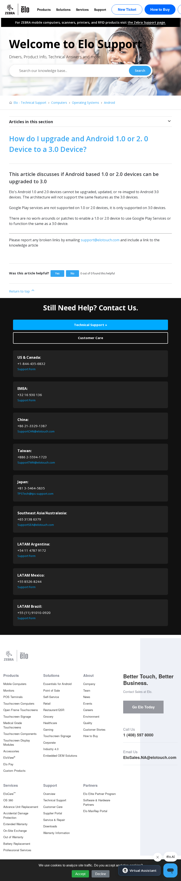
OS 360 (8, 800)
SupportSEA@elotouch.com (35, 525)
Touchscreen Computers (18, 703)
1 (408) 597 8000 (138, 735)
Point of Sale (51, 690)
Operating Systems (85, 102)
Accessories (11, 751)
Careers (88, 710)
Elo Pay (8, 764)
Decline (100, 874)
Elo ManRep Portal (95, 811)
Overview (49, 794)
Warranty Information (56, 833)
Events (87, 703)
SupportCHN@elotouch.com (36, 431)
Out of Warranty (13, 837)
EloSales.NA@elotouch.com (149, 757)
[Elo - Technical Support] (19, 9)
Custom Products (14, 770)
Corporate (49, 742)
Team (86, 690)
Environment (91, 716)
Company (89, 684)
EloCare (9, 793)
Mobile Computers (14, 684)
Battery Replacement (16, 843)
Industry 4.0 (50, 749)
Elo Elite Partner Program (99, 794)
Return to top (20, 291)
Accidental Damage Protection (15, 815)
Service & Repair (54, 820)
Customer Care (90, 338)
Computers (59, 102)
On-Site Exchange (15, 830)
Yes (57, 273)
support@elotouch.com (100, 240)
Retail (47, 703)
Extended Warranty (15, 824)
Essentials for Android (57, 684)
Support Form (26, 369)
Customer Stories (94, 729)
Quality (87, 723)
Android (109, 102)
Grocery (48, 716)
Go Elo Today (143, 706)
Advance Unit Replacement (20, 807)
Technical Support (54, 800)
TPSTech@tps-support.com (35, 494)
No (72, 273)
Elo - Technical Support (29, 102)
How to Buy (160, 9)
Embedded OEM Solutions (60, 755)
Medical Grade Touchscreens (12, 725)
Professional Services (17, 850)
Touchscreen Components (20, 734)
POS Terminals (13, 697)
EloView (9, 757)
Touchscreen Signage (17, 716)
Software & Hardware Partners (96, 802)
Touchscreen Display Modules (16, 742)
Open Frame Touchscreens (20, 710)
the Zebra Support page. (147, 22)
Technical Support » (90, 325)
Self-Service (51, 697)
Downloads (50, 826)
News (86, 697)
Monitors (8, 690)
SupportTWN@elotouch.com (36, 462)
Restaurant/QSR (53, 710)
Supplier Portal (52, 813)
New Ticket (127, 9)
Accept (80, 874)
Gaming (48, 729)
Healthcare (50, 723)
